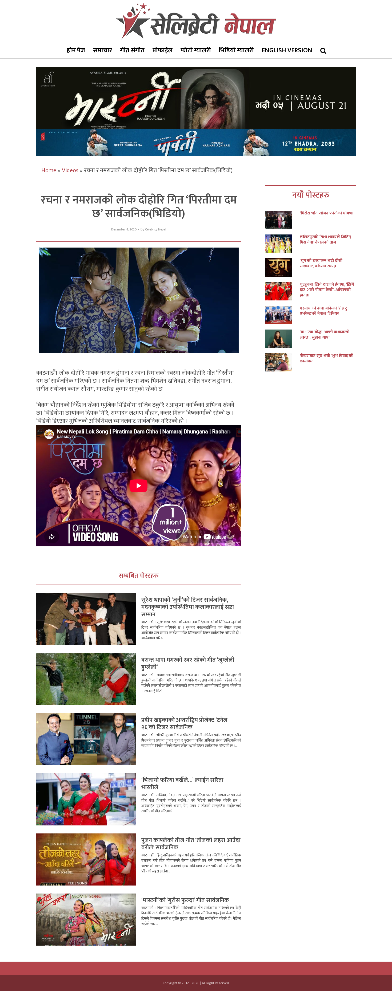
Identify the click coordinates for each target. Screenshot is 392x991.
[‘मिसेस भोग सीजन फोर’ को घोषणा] (282, 220)
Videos (70, 170)
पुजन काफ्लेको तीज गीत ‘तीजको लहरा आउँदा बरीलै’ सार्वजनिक (191, 844)
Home (48, 170)
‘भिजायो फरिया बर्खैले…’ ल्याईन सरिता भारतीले (182, 784)
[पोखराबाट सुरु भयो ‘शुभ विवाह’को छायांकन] (282, 362)
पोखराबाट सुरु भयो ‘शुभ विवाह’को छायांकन (326, 358)
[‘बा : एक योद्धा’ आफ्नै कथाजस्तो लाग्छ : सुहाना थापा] (282, 339)
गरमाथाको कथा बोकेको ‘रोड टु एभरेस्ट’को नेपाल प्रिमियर (323, 311)
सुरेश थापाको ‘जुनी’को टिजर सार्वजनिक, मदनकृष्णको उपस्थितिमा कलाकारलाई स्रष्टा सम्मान (187, 607)
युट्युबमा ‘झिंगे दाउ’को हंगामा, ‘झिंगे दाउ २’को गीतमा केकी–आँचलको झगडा (327, 290)
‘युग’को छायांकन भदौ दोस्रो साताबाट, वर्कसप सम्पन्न (321, 263)
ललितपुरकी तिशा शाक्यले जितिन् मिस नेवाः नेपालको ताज (325, 239)
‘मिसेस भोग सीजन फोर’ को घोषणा (326, 213)
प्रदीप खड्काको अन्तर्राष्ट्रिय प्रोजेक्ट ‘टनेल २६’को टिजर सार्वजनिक (184, 724)
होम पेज (76, 50)
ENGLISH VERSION (287, 50)
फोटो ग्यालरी (196, 50)
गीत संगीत (132, 50)
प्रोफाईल (163, 50)
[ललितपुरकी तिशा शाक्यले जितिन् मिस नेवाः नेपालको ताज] (282, 243)
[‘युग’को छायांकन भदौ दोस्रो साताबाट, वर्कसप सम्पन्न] (282, 267)
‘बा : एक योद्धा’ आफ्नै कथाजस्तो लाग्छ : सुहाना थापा (324, 335)
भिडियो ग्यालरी (236, 50)
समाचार (102, 50)
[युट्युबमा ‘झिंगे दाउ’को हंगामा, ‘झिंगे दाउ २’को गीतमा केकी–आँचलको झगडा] (282, 291)
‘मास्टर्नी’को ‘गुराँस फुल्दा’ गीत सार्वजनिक (185, 900)
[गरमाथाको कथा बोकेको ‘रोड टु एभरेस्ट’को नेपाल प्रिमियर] (282, 315)
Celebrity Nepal (155, 230)
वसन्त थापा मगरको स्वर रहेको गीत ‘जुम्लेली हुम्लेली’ (187, 663)
